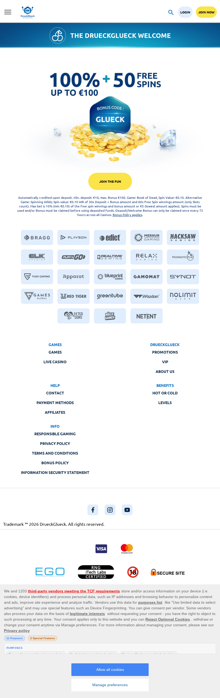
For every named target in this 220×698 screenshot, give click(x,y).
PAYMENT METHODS (55, 402)
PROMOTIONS (165, 352)
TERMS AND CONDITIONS (55, 453)
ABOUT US (165, 371)
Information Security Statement (55, 472)
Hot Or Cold (165, 392)
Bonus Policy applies (127, 215)
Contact (55, 392)
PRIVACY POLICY (55, 443)
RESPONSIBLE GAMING (55, 433)
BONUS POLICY (55, 462)
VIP (165, 361)
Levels (165, 402)
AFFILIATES (55, 412)
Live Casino (55, 361)
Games (55, 352)
